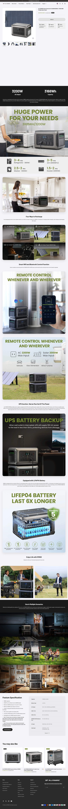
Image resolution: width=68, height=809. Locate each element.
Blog (18, 792)
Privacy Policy (20, 790)
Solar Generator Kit (36, 3)
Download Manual (7, 729)
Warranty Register (33, 790)
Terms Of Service (21, 788)
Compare (19, 784)
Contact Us (32, 782)
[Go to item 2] (8, 44)
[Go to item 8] (34, 44)
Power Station (21, 3)
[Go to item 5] (21, 44)
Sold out (51, 19)
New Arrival (14, 3)
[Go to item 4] (17, 44)
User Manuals (32, 792)
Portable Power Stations (7, 784)
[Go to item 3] (12, 44)
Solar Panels (5, 788)
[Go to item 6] (25, 44)
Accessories (5, 790)
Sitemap (31, 794)
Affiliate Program (21, 796)
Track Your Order (21, 794)
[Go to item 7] (29, 44)
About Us (19, 782)
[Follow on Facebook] (3, 801)
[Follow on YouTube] (11, 801)
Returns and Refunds (34, 786)
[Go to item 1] (4, 44)
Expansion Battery (6, 786)
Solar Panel (28, 3)
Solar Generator (5, 782)
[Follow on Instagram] (8, 801)
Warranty (32, 788)
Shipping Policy (33, 784)
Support (43, 3)
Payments (20, 786)
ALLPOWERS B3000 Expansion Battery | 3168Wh (12, 769)
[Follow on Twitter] (6, 801)
